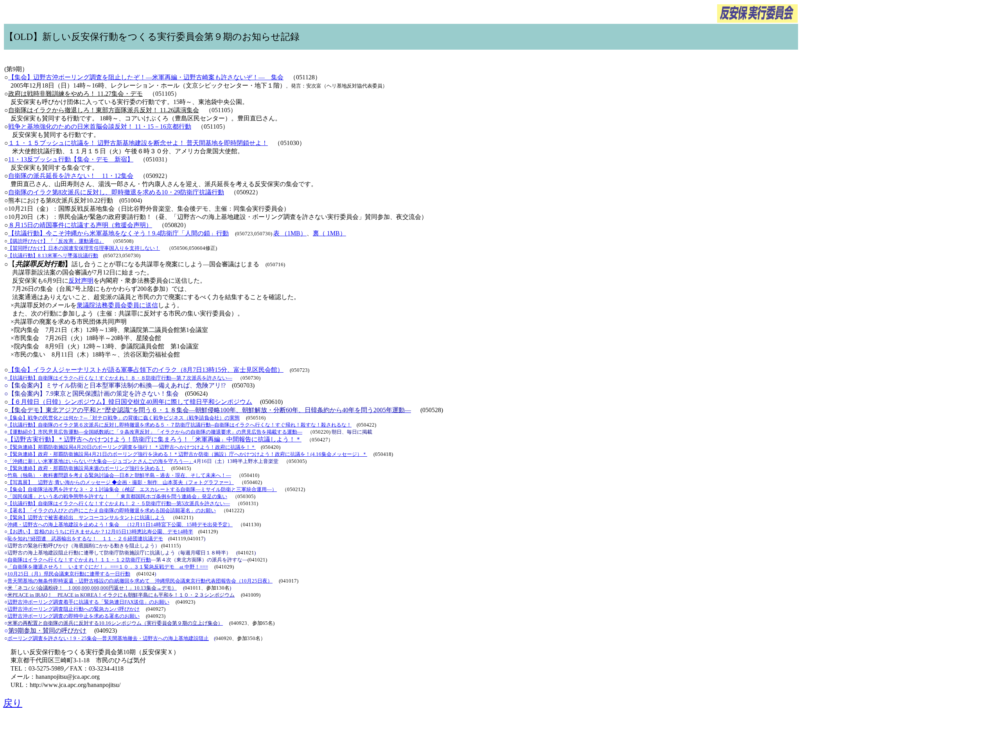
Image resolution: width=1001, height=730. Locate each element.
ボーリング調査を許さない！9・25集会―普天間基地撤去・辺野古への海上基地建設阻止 (108, 638)
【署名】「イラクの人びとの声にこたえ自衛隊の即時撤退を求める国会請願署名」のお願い (111, 510)
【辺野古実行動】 (32, 439)
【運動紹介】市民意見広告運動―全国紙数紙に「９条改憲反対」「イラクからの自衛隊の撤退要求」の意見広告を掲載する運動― (154, 432)
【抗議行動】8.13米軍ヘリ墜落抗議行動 (52, 255)
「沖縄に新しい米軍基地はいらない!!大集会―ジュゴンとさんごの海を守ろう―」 (100, 461)
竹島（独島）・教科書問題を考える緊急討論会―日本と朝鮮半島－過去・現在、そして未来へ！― (119, 475)
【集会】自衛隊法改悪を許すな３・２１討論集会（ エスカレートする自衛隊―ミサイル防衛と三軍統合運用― (139, 489)
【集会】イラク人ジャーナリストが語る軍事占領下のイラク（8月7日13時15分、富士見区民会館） (145, 369)
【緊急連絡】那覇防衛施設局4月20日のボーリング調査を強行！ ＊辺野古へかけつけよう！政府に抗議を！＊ (131, 447)
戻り (12, 703)
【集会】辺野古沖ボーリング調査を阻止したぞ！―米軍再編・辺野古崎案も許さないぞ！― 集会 (145, 77)
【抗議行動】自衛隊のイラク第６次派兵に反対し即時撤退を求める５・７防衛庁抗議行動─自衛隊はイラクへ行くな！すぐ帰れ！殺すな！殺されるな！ (179, 425)
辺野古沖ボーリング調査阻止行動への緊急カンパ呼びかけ (73, 609)
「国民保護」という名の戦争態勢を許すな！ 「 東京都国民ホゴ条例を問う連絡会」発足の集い (117, 496)
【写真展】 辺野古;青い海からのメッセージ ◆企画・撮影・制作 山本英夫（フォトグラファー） (120, 482)
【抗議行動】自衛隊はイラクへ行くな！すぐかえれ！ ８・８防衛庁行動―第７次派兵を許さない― (119, 378)
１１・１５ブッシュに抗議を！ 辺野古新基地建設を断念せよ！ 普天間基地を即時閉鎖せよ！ (138, 143)
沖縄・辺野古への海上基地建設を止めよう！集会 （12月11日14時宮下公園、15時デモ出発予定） (120, 524)
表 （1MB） (290, 233)
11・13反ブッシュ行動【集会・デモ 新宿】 (70, 159)
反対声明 (80, 280)
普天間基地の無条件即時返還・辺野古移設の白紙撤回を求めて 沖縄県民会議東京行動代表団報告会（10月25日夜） (140, 581)
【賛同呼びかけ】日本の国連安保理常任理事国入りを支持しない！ (83, 248)
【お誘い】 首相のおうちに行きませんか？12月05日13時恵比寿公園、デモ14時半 (100, 531)
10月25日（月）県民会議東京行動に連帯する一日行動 (68, 574)
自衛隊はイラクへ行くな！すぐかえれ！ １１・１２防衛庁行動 (79, 560)
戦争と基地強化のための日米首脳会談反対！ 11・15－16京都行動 (99, 126)
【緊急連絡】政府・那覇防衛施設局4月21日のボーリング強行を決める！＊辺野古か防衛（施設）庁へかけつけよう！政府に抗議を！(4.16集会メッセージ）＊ (187, 454)
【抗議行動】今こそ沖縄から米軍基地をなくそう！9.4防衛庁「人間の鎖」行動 (118, 233)
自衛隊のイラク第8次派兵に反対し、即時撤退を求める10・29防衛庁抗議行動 (116, 192)
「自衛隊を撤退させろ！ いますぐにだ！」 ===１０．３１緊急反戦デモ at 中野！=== (107, 567)
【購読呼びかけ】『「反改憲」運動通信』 (55, 241)
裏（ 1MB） (329, 233)
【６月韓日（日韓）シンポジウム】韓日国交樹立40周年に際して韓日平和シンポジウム (130, 401)
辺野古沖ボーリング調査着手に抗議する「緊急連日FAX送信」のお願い (88, 602)
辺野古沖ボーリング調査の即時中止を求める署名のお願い (73, 616)
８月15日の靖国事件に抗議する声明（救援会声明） (80, 225)
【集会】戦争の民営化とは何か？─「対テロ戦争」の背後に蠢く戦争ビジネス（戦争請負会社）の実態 (123, 418)
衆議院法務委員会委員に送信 (117, 305)
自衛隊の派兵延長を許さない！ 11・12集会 (70, 175)
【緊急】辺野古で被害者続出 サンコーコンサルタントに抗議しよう (86, 517)
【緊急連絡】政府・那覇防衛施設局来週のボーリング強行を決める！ (86, 468)
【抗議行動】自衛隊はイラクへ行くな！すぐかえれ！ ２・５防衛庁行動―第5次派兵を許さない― (118, 503)
